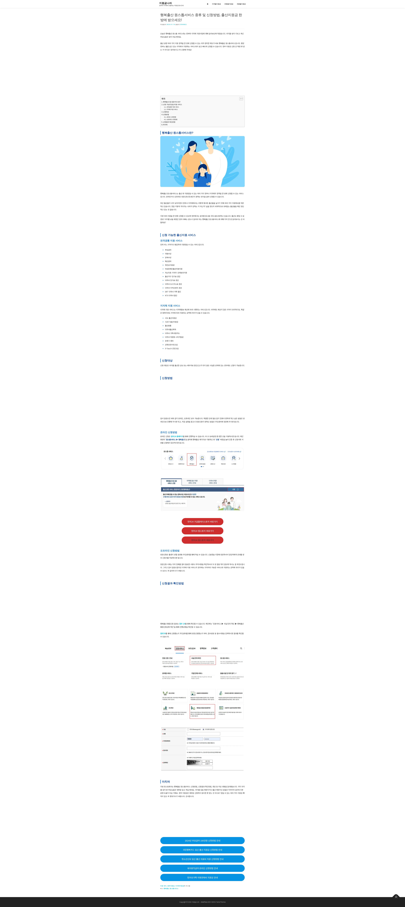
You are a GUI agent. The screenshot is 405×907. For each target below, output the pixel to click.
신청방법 (166, 114)
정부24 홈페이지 (177, 436)
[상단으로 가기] (396, 897)
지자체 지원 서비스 (172, 109)
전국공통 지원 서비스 (173, 107)
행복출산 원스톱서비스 (171, 888)
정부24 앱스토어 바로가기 (202, 530)
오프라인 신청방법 (172, 119)
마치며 (165, 124)
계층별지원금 (241, 4)
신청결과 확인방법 (169, 122)
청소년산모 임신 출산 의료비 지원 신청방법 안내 (202, 859)
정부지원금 (171, 886)
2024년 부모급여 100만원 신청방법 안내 (202, 840)
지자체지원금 (180, 886)
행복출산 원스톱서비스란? (171, 102)
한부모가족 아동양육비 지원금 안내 (202, 877)
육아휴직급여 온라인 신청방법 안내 (202, 868)
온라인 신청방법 (171, 117)
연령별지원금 (228, 4)
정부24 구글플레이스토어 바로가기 (202, 521)
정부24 (163, 633)
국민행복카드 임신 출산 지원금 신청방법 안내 (202, 849)
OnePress (204, 902)
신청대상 (166, 112)
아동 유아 (163, 886)
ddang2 (183, 24)
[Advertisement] (202, 73)
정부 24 (182, 623)
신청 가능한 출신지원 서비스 (172, 104)
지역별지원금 (216, 4)
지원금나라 (165, 3)
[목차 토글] (240, 98)
